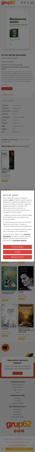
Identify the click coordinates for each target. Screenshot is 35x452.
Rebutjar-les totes (17, 257)
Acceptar (17, 252)
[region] (17, 226)
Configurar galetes (17, 247)
